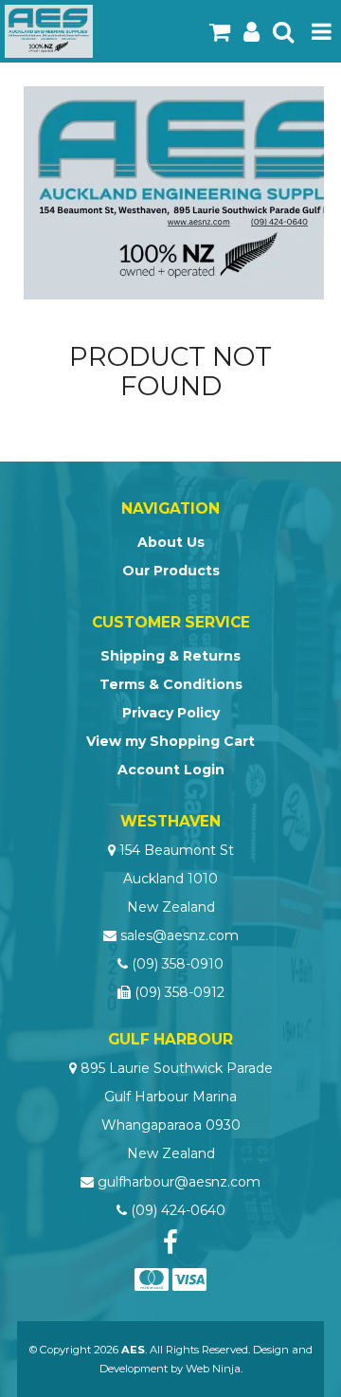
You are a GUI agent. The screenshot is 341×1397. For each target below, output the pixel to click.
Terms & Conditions (170, 684)
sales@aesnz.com (179, 935)
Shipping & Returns (170, 655)
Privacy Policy (171, 712)
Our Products (171, 570)
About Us (171, 542)
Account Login (170, 769)
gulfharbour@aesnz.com (179, 1181)
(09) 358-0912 (179, 992)
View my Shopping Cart (170, 741)
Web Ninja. (214, 1368)
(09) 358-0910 (178, 963)
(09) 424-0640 (178, 1210)
